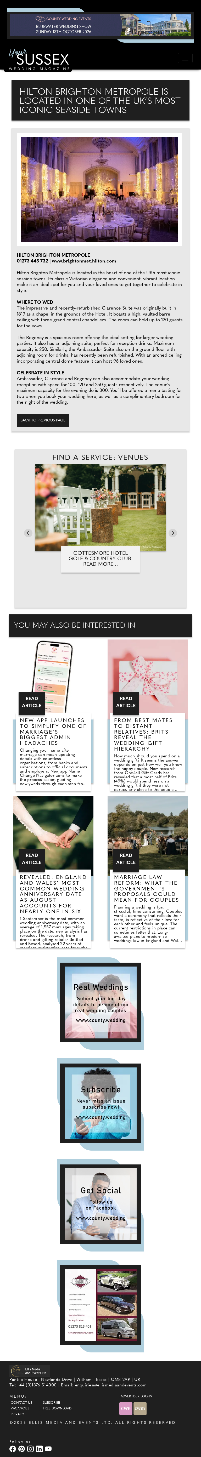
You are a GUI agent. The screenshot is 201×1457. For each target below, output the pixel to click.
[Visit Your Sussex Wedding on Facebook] (13, 1449)
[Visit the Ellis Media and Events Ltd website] (29, 1371)
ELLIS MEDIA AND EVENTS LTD (70, 1423)
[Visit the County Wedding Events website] (126, 1408)
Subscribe (51, 1402)
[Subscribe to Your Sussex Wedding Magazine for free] (100, 1103)
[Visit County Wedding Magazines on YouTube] (49, 1449)
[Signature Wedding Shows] (100, 25)
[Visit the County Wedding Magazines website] (140, 1408)
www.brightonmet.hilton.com (84, 261)
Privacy (17, 1414)
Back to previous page (42, 420)
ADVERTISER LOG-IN (136, 1396)
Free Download (57, 1408)
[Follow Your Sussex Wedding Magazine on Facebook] (100, 1204)
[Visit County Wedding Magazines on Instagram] (31, 1449)
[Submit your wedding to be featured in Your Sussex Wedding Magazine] (100, 1002)
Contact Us (21, 1402)
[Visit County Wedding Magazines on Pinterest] (22, 1449)
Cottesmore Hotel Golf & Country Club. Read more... (101, 559)
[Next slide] (173, 533)
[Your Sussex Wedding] (38, 60)
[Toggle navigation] (185, 58)
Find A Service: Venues (100, 458)
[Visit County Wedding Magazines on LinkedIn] (40, 1449)
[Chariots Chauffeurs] (100, 1305)
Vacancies (20, 1408)
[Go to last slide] (28, 533)
